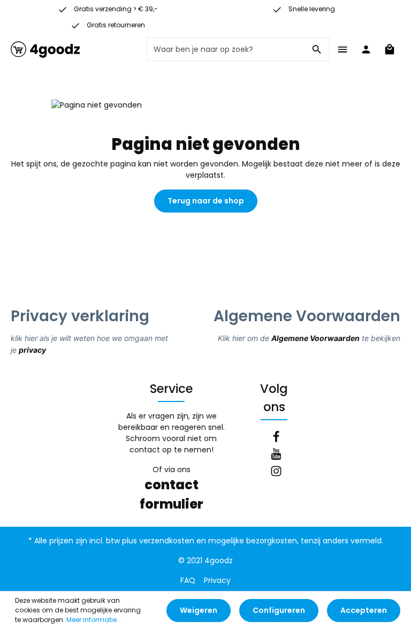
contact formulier (171, 494)
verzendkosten (166, 540)
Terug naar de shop (206, 200)
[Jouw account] (366, 49)
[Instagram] (276, 472)
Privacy (217, 580)
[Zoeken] (317, 49)
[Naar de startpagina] (45, 49)
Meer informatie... (93, 619)
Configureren (279, 610)
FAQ (187, 580)
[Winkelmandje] (389, 49)
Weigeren (198, 610)
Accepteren (363, 610)
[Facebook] (276, 438)
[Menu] (342, 49)
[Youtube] (276, 455)
